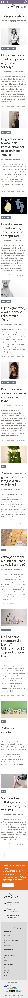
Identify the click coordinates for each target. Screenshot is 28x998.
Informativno (11, 48)
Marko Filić (9, 489)
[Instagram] (17, 928)
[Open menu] (2, 7)
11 (17, 855)
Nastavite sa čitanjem (7, 106)
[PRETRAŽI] (22, 7)
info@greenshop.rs (13, 915)
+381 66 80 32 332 (12, 917)
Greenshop (9, 71)
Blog (3, 48)
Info (8, 132)
